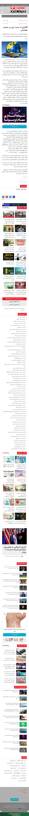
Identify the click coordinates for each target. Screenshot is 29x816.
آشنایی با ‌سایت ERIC (21, 362)
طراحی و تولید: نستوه (14, 809)
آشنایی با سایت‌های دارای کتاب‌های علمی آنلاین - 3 (16, 342)
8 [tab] (9, 556)
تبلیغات (24, 792)
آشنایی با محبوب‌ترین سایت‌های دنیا (18, 422)
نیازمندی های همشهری (15, 5)
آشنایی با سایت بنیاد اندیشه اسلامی (18, 388)
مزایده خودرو (13, 768)
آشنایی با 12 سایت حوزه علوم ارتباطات (18, 333)
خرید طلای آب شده (22, 768)
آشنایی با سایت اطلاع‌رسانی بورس (19, 368)
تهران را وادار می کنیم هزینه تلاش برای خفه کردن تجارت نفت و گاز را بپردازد (11, 599)
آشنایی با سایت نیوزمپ (21, 386)
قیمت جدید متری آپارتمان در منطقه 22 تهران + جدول (11, 697)
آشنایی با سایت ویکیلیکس (20, 344)
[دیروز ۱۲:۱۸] (23, 750)
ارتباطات (20, 20)
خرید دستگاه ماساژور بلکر (21, 763)
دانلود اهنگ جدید (22, 778)
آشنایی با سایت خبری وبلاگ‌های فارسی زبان (17, 399)
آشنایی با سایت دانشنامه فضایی (19, 428)
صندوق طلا (23, 775)
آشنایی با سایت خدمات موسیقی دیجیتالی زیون (17, 391)
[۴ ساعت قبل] (23, 692)
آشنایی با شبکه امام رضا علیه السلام (18, 415)
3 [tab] (18, 556)
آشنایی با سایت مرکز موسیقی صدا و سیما (18, 325)
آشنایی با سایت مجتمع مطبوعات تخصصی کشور (16, 374)
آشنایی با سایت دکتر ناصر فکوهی (19, 321)
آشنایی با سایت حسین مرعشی (19, 323)
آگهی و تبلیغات (8, 5)
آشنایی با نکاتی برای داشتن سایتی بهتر (18, 376)
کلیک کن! (14, 635)
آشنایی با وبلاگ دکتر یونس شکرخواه (18, 370)
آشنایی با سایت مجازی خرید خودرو (19, 424)
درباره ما (24, 789)
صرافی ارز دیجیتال (8, 773)
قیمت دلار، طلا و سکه (22, 790)
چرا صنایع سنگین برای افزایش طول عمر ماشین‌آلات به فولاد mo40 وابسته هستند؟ (11, 710)
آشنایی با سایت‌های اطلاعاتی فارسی (19, 380)
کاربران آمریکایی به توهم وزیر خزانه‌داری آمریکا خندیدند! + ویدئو (15, 550)
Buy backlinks (17, 773)
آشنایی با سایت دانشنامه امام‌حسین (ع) (18, 436)
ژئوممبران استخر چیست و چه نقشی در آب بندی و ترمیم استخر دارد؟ (11, 729)
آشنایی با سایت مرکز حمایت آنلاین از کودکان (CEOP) (15, 372)
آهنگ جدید (16, 770)
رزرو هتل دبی (14, 778)
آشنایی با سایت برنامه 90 (20, 407)
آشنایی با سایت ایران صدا (20, 420)
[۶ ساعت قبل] (23, 717)
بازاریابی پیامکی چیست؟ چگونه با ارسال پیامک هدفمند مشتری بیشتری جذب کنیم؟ (11, 716)
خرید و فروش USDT (21, 760)
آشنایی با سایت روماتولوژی (20, 438)
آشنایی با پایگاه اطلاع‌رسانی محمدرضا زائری (17, 384)
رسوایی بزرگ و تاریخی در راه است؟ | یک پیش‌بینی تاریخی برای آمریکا (12, 593)
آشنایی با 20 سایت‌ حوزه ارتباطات (19, 395)
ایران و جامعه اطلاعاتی (9, 60)
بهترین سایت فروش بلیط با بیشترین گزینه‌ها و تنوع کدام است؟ (10, 742)
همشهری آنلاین (18, 10)
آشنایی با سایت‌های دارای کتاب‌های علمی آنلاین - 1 (16, 350)
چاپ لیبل (24, 773)
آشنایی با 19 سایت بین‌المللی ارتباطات (18, 403)
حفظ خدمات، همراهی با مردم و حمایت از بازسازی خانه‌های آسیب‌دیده (11, 723)
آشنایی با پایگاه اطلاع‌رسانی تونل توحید (18, 360)
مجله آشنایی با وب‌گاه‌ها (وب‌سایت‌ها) (18, 354)
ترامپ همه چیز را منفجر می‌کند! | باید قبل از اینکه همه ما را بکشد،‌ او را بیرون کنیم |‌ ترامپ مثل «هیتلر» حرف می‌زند (10, 607)
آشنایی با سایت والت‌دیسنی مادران (19, 409)
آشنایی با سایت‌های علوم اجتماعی (19, 340)
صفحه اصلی (25, 20)
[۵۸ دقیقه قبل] (14, 536)
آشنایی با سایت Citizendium (20, 358)
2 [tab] (20, 556)
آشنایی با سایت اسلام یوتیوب (20, 413)
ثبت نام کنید (14, 127)
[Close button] (28, 811)
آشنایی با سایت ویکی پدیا (20, 331)
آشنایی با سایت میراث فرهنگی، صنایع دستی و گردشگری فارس (14, 411)
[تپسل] (3, 105)
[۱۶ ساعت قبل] (23, 575)
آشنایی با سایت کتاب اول (20, 352)
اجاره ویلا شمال (10, 763)
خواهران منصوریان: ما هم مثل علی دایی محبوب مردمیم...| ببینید (11, 567)
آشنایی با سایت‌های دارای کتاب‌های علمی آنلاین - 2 (16, 337)
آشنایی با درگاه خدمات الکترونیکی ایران (18, 449)
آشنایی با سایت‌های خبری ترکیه (19, 401)
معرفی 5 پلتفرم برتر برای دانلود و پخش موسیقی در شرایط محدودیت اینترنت (12, 704)
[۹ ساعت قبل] (23, 588)
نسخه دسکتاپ (14, 799)
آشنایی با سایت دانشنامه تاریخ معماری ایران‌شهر (16, 356)
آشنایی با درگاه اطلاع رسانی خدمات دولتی (18, 418)
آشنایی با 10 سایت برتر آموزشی (19, 442)
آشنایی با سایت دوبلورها (21, 319)
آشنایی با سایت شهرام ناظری (20, 444)
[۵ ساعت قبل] (23, 705)
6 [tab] (13, 556)
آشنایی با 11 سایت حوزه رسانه (20, 335)
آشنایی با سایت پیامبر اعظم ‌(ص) (19, 378)
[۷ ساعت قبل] (23, 607)
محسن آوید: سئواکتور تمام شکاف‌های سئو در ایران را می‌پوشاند (11, 691)
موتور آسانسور (12, 760)
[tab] (14, 298)
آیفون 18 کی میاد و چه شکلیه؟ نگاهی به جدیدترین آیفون (11, 736)
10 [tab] (6, 556)
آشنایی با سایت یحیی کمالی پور (19, 430)
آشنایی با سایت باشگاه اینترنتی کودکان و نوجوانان (16, 393)
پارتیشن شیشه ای (15, 775)
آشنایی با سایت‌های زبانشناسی (19, 446)
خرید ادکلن (23, 765)
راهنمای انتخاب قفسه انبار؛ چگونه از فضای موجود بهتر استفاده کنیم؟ (11, 749)
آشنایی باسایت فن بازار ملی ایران (19, 440)
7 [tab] (11, 556)
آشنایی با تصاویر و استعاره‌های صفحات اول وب (17, 397)
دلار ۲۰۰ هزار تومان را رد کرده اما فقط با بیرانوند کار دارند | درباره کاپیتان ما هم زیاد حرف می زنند (10, 581)
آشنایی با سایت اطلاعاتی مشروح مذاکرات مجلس (16, 432)
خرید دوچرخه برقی (8, 770)
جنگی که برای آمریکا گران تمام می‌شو (17, 16)
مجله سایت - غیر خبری (21, 189)
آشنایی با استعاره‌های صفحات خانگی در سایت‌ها (16, 405)
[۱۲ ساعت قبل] (23, 568)
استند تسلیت (23, 770)
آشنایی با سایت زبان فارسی (20, 426)
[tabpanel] (14, 541)
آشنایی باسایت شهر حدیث (20, 434)
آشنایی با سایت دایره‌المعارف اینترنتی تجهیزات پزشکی (15, 382)
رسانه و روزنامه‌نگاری (22, 23)
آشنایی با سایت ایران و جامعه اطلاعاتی (15, 29)
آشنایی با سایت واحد (21, 317)
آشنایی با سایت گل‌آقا (21, 327)
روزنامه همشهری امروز (24, 5)
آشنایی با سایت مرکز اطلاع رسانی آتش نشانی (17, 329)
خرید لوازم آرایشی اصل (14, 765)
